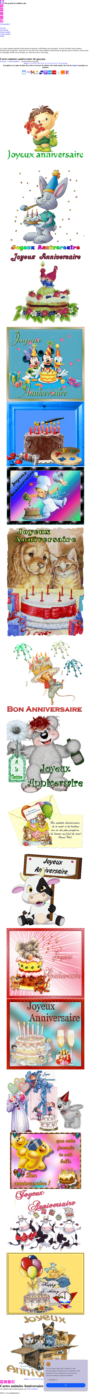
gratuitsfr (5, 24)
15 (53, 63)
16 (55, 63)
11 (44, 63)
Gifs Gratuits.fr (32, 1389)
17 (57, 63)
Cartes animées (13, 61)
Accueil (2, 61)
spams (74, 65)
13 (48, 63)
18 (59, 63)
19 (61, 63)
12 (46, 63)
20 (63, 63)
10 (42, 63)
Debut (26, 63)
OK (65, 1385)
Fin (66, 63)
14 (50, 63)
